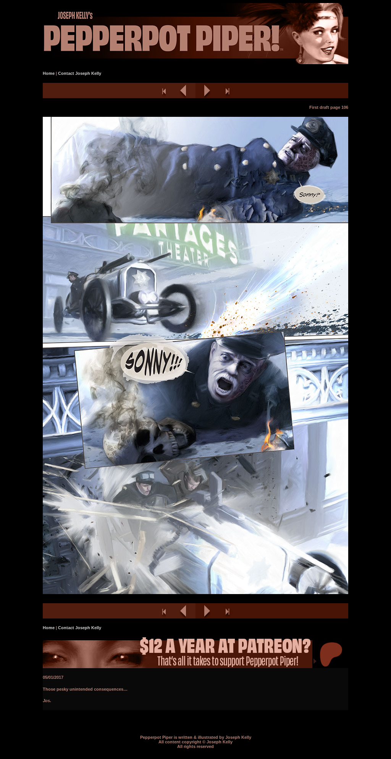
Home (49, 73)
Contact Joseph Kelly (79, 73)
